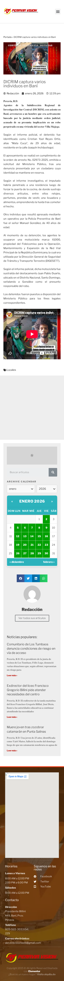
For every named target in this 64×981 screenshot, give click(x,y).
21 (32, 544)
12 (17, 536)
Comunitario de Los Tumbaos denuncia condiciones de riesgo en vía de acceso (31, 648)
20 (25, 544)
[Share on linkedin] (36, 578)
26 (17, 553)
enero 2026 (32, 501)
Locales (11, 369)
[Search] (53, 472)
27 (24, 553)
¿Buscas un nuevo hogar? (32, 974)
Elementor (34, 971)
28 (32, 553)
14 (32, 536)
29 (39, 553)
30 (46, 553)
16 (46, 536)
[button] (58, 11)
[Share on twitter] (28, 578)
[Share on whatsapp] (43, 578)
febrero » (49, 562)
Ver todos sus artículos (32, 618)
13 (24, 536)
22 (39, 544)
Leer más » (12, 675)
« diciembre (17, 562)
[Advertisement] (32, 408)
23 (46, 544)
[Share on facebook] (20, 578)
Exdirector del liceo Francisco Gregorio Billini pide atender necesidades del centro (28, 690)
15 (39, 536)
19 (17, 544)
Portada (7, 37)
